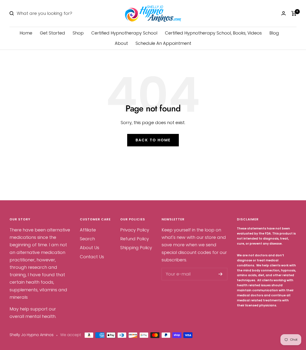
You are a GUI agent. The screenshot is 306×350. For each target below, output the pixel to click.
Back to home (153, 140)
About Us (89, 248)
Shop (78, 33)
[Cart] (293, 13)
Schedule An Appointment (163, 43)
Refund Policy (134, 239)
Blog (274, 33)
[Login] (283, 13)
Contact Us (92, 257)
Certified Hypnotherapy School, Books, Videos (213, 33)
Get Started (52, 33)
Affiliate (88, 230)
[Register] (221, 274)
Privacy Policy (134, 230)
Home (26, 33)
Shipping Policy (136, 248)
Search (87, 239)
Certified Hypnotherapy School (124, 33)
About (121, 43)
